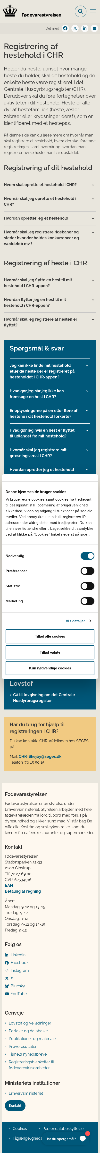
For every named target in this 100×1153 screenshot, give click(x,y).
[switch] (87, 571)
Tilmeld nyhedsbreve (28, 1054)
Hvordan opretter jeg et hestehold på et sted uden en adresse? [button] (42, 472)
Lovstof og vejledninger (30, 1023)
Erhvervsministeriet (26, 1093)
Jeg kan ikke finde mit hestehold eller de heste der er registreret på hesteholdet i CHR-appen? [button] (42, 371)
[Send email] (94, 28)
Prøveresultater (23, 1046)
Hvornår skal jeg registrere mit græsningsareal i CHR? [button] (38, 453)
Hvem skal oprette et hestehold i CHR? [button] (40, 184)
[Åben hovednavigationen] (95, 11)
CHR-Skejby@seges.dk (40, 756)
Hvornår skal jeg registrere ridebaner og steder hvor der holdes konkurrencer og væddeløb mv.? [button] (41, 238)
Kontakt (15, 1106)
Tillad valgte (50, 652)
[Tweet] (75, 28)
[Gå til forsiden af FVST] (30, 11)
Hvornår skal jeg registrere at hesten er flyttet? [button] (40, 322)
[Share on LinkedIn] (84, 28)
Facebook (19, 962)
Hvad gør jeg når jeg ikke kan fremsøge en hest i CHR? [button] (37, 394)
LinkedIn (18, 955)
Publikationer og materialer (33, 1038)
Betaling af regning (23, 891)
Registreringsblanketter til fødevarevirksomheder (31, 1065)
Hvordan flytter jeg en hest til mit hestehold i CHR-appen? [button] (35, 302)
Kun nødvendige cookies (50, 668)
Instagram (20, 970)
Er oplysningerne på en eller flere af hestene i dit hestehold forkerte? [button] (43, 413)
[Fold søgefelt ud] (80, 11)
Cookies (20, 1128)
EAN (9, 885)
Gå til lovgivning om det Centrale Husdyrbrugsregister (44, 697)
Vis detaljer (75, 621)
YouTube (19, 993)
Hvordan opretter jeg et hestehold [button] (36, 218)
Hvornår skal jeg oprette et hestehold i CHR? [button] (40, 201)
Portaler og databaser (28, 1031)
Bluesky (18, 986)
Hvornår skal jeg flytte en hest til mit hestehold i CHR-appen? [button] (38, 283)
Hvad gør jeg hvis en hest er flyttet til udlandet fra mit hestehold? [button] (42, 433)
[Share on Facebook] (65, 28)
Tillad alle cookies (50, 636)
